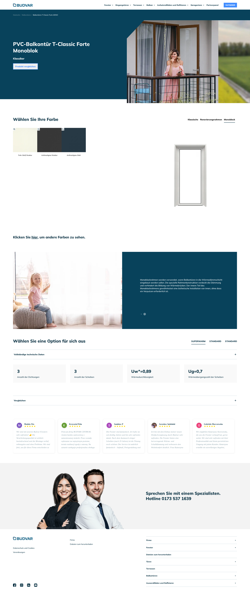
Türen (148, 561)
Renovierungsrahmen (211, 119)
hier (35, 237)
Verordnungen (19, 552)
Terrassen (150, 569)
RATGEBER (230, 5)
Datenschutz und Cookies (24, 548)
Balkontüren (26, 15)
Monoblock (229, 119)
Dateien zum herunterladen (81, 544)
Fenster (149, 547)
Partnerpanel (212, 5)
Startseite (16, 15)
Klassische (193, 119)
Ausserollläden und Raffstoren (160, 583)
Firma (72, 540)
